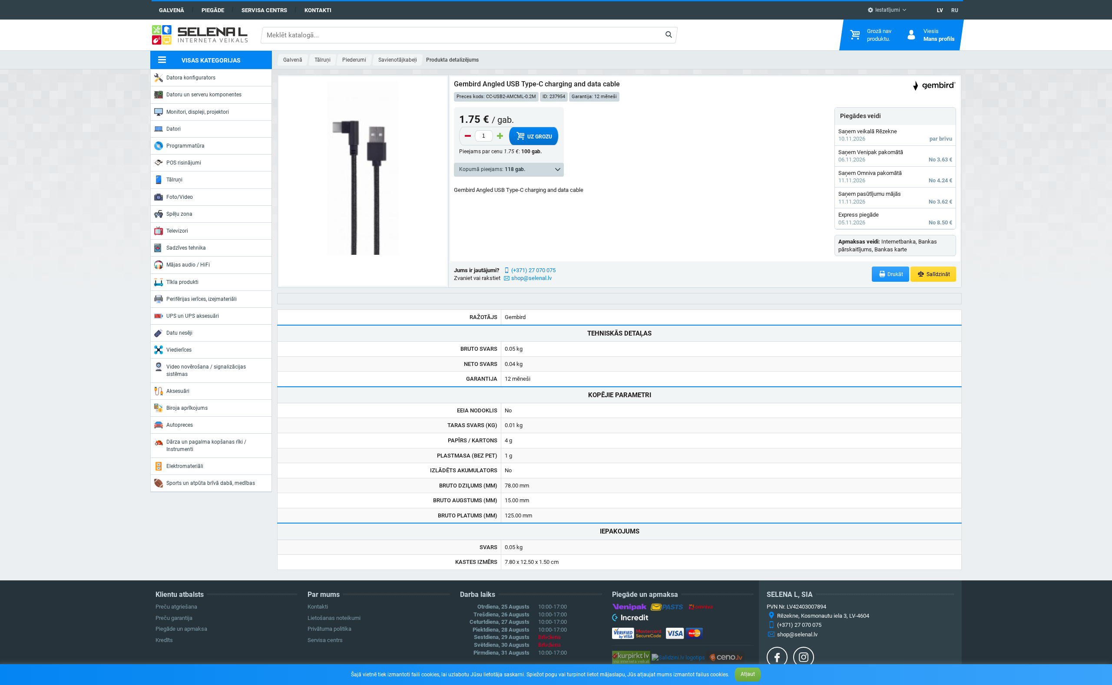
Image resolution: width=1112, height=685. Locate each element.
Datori (173, 129)
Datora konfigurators (190, 78)
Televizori (177, 231)
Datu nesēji (179, 333)
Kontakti (317, 10)
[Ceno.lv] (725, 657)
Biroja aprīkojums (187, 408)
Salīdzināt (937, 274)
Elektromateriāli (184, 466)
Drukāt (894, 274)
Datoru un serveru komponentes (204, 95)
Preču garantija (174, 618)
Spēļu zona (179, 214)
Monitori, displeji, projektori (197, 112)
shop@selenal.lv (531, 278)
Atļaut (748, 674)
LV (940, 10)
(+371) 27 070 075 (533, 270)
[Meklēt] (669, 35)
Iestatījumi (887, 10)
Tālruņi (174, 180)
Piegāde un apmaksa (181, 629)
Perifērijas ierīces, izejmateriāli (201, 299)
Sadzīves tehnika (186, 248)
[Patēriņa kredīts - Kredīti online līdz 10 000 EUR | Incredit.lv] (630, 619)
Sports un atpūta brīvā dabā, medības (210, 483)
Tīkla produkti (182, 282)
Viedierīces (179, 350)
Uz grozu (539, 137)
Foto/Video (179, 197)
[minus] (468, 136)
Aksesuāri (177, 391)
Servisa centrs (264, 10)
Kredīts (164, 640)
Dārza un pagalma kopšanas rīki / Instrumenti (206, 445)
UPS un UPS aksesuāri (192, 316)
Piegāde (213, 10)
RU (954, 10)
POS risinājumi (183, 163)
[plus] (500, 136)
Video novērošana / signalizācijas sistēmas (206, 370)
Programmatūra (185, 146)
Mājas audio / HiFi (188, 265)
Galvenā (171, 10)
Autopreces (179, 425)
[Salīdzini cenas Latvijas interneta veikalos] (631, 657)
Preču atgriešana (176, 606)
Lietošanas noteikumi (334, 618)
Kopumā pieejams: (492, 169)
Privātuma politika (329, 629)
